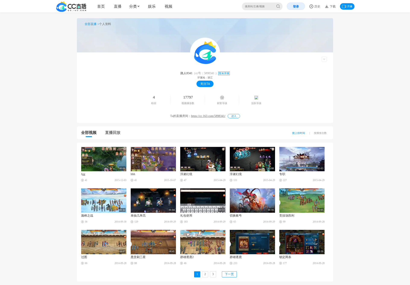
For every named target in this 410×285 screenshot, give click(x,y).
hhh (133, 174)
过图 (84, 257)
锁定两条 (285, 257)
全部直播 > (92, 24)
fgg (83, 174)
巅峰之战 (87, 215)
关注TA (205, 84)
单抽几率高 (138, 215)
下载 (332, 6)
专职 (282, 174)
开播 (349, 6)
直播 (118, 6)
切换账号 (236, 215)
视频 (168, 6)
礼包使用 (186, 215)
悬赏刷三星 (138, 257)
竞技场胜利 (286, 215)
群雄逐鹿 (236, 257)
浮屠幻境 (186, 174)
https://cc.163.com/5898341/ (208, 116)
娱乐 (152, 6)
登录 (296, 6)
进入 (233, 116)
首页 (101, 6)
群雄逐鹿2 (187, 257)
